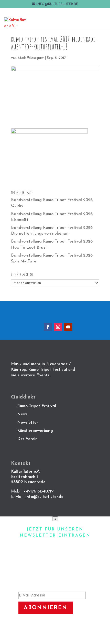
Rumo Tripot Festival (36, 406)
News (22, 414)
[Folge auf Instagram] (58, 327)
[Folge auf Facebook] (48, 327)
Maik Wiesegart (31, 58)
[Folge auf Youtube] (68, 327)
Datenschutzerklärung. (55, 631)
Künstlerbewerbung (35, 431)
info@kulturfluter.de (44, 497)
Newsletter (27, 423)
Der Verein (28, 439)
